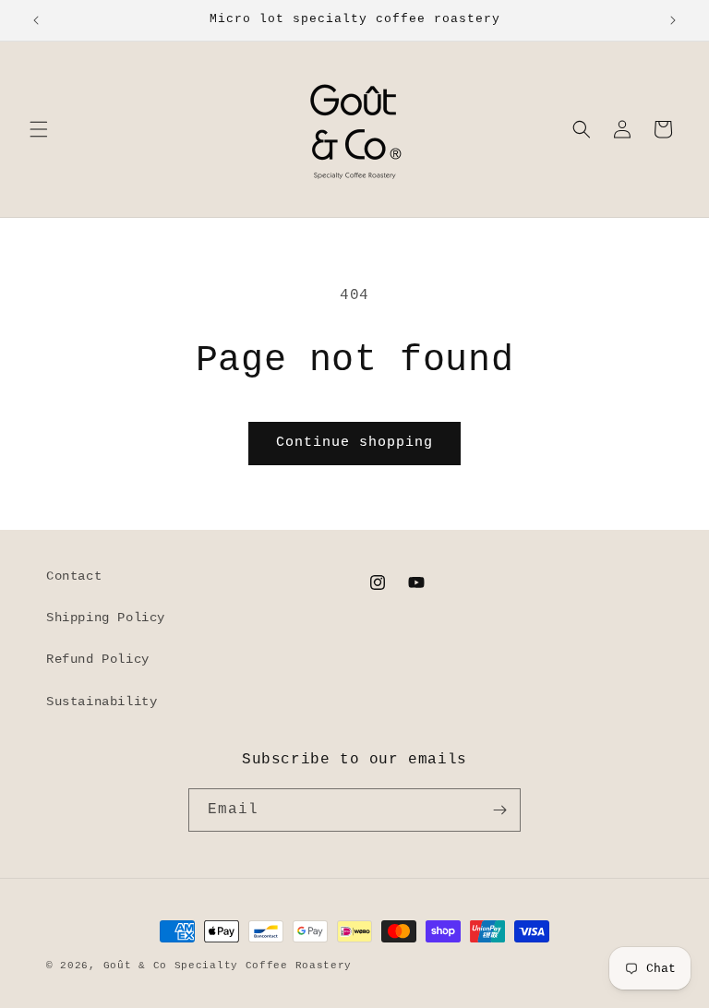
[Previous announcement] (36, 20)
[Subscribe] (499, 810)
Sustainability (101, 701)
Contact (74, 576)
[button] (38, 129)
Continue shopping (354, 442)
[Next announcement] (673, 20)
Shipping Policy (105, 617)
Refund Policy (98, 659)
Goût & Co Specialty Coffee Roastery (228, 965)
